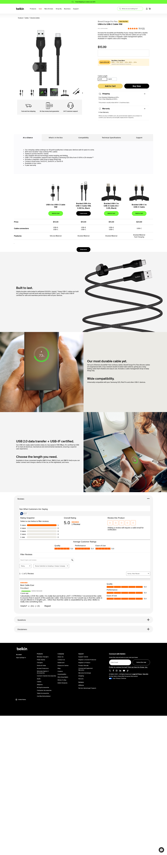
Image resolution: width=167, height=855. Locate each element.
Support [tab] (139, 138)
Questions (21, 620)
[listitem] (110, 670)
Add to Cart (110, 86)
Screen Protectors (43, 668)
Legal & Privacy (137, 674)
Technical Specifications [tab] (111, 138)
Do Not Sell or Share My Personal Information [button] (123, 676)
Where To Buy (62, 680)
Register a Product (84, 662)
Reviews (20, 499)
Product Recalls (83, 665)
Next (82, 94)
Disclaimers (22, 629)
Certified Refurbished (43, 696)
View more (83, 249)
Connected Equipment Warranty (85, 669)
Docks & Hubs (41, 665)
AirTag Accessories (43, 687)
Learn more (83, 213)
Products (20, 18)
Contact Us (61, 660)
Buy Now (137, 86)
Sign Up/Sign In (21, 657)
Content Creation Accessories (46, 676)
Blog (59, 668)
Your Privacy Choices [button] (119, 678)
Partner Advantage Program (87, 688)
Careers (60, 671)
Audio (38, 679)
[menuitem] (41, 10)
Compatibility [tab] (83, 138)
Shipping (81, 676)
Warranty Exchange (84, 673)
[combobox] (130, 9)
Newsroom (61, 662)
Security (145, 674)
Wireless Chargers (43, 657)
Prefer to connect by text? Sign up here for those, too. (128, 667)
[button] (146, 9)
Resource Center (63, 665)
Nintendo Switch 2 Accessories (43, 672)
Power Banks (41, 660)
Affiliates (81, 685)
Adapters (40, 684)
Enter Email (113, 662)
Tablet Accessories (43, 693)
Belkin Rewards (62, 683)
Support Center (83, 657)
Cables (27, 18)
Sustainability (62, 674)
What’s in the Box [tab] (56, 138)
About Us (60, 657)
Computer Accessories (44, 690)
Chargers (40, 662)
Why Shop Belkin (63, 677)
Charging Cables (35, 18)
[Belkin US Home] (20, 9)
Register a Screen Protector (87, 660)
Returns (81, 679)
